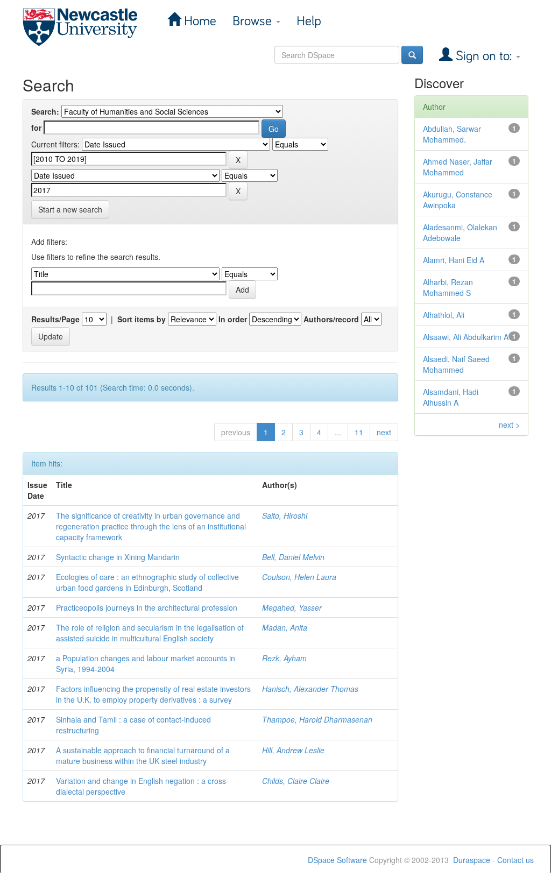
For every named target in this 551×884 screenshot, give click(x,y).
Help (308, 21)
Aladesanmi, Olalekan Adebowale (460, 232)
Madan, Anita (284, 627)
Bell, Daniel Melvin (293, 556)
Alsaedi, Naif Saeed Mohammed (456, 364)
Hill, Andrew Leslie (293, 750)
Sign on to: (484, 56)
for (36, 127)
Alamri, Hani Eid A (453, 259)
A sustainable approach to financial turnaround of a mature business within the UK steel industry (143, 755)
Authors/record (331, 319)
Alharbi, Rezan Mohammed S (448, 287)
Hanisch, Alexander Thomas (310, 688)
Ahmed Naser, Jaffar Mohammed (457, 167)
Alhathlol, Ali (443, 314)
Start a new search (70, 209)
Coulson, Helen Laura (299, 576)
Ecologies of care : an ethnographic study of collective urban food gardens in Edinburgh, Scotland (147, 582)
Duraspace (471, 859)
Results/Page (55, 319)
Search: (45, 111)
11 (359, 432)
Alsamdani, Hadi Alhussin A (450, 397)
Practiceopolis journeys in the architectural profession (146, 607)
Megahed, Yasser (292, 607)
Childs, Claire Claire (295, 780)
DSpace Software (337, 859)
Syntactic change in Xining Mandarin (118, 556)
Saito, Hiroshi (284, 515)
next (384, 432)
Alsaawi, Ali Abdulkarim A (465, 336)
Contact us (515, 859)
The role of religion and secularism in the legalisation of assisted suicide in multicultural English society (150, 632)
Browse (253, 21)
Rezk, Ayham (284, 658)
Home (198, 21)
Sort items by (141, 319)
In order (232, 319)
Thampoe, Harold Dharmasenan (317, 719)
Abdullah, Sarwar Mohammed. (452, 134)
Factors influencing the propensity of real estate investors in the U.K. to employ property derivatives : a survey (153, 694)
